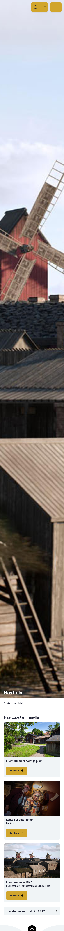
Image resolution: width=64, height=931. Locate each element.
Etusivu (7, 703)
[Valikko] (56, 7)
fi (39, 7)
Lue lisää (14, 770)
